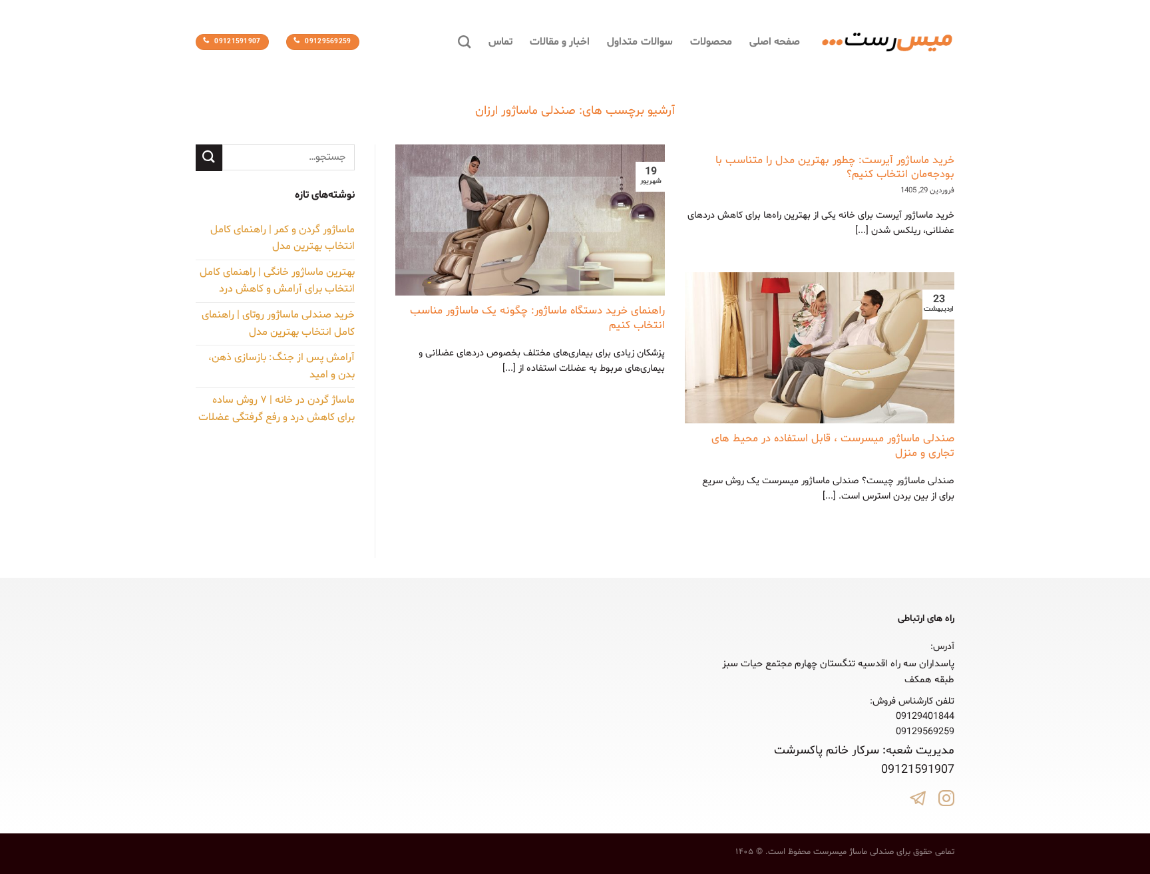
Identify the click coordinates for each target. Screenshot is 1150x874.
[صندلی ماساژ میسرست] (887, 42)
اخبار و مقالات (560, 42)
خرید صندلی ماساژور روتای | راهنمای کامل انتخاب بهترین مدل (278, 323)
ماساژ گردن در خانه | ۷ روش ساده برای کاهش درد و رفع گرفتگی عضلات (276, 409)
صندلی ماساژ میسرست (853, 852)
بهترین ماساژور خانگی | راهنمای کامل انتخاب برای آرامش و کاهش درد (277, 281)
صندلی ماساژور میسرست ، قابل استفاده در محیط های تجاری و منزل (832, 446)
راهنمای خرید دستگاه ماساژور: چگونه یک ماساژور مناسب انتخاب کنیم (537, 318)
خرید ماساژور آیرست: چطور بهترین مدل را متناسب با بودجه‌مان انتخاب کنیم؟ (834, 168)
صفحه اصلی (774, 42)
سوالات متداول (639, 42)
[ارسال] (209, 157)
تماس (500, 42)
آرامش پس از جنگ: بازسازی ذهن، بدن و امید (281, 366)
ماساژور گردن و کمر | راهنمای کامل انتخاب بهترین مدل (282, 238)
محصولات (711, 42)
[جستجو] (464, 41)
